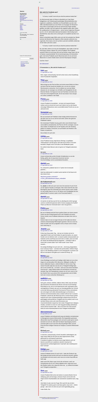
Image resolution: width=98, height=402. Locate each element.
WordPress (23, 66)
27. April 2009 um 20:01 (46, 138)
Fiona (43, 99)
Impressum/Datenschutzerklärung (26, 20)
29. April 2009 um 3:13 (46, 313)
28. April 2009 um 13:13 (46, 210)
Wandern (21, 29)
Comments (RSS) (52, 398)
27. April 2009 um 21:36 (46, 153)
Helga (43, 349)
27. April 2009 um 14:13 (46, 82)
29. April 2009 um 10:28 (46, 332)
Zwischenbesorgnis (75, 8)
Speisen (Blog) (22, 15)
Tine (42, 80)
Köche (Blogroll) (23, 18)
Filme (21, 26)
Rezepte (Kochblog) (23, 17)
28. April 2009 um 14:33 (46, 230)
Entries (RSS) (44, 398)
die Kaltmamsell (44, 63)
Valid (23, 65)
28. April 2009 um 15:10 (46, 257)
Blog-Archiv (22, 16)
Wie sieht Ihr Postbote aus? (49, 12)
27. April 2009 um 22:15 (46, 165)
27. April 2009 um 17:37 (46, 114)
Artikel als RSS (23, 61)
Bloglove (42, 8)
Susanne (45, 112)
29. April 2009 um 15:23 (46, 372)
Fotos (21, 27)
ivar (42, 70)
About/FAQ (22, 19)
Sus (42, 371)
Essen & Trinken (23, 25)
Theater (21, 28)
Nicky (43, 256)
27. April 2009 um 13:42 (46, 72)
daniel (43, 163)
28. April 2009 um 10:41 (46, 198)
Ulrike (43, 136)
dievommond (46, 312)
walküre (44, 278)
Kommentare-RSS (24, 63)
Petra (43, 208)
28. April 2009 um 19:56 (46, 280)
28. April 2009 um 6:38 (46, 183)
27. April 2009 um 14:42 (46, 100)
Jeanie (44, 229)
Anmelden (22, 64)
